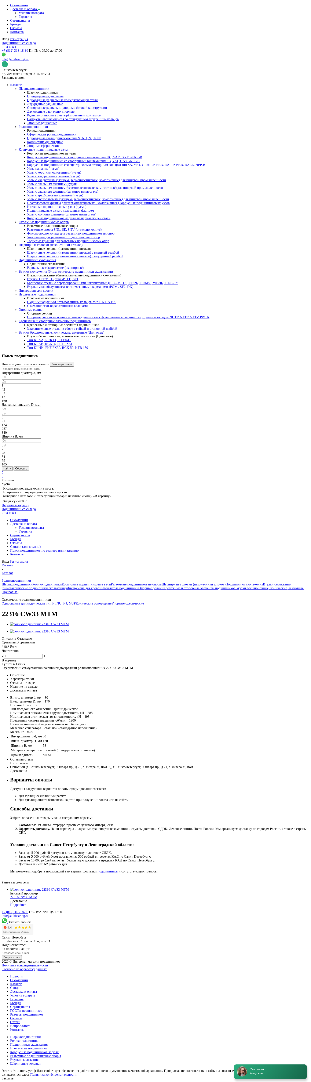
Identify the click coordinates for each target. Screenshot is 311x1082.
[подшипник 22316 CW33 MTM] (39, 624)
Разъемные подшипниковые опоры (136, 584)
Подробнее (18, 905)
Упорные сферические (127, 603)
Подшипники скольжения (244, 584)
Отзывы (16, 1018)
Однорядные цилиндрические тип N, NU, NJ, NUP (39, 603)
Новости (16, 976)
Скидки (15, 988)
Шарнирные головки (25, 1063)
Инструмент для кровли (84, 588)
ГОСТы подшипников (26, 1010)
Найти (7, 468)
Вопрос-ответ (20, 1026)
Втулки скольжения (24, 1059)
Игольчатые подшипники (119, 588)
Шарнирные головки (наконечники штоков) (194, 584)
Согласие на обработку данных (24, 969)
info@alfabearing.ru (15, 59)
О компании (19, 980)
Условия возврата (22, 995)
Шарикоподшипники (17, 584)
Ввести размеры (61, 364)
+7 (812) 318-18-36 (15, 50)
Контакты (17, 1029)
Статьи (15, 1022)
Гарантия (16, 999)
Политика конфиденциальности (25, 965)
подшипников (108, 871)
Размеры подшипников (27, 1014)
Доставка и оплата (23, 991)
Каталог (16, 984)
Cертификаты (20, 1007)
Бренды (15, 1003)
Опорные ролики (150, 588)
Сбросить (21, 468)
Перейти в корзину (15, 505)
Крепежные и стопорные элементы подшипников (199, 588)
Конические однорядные (93, 603)
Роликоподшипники (47, 584)
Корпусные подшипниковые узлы (86, 584)
